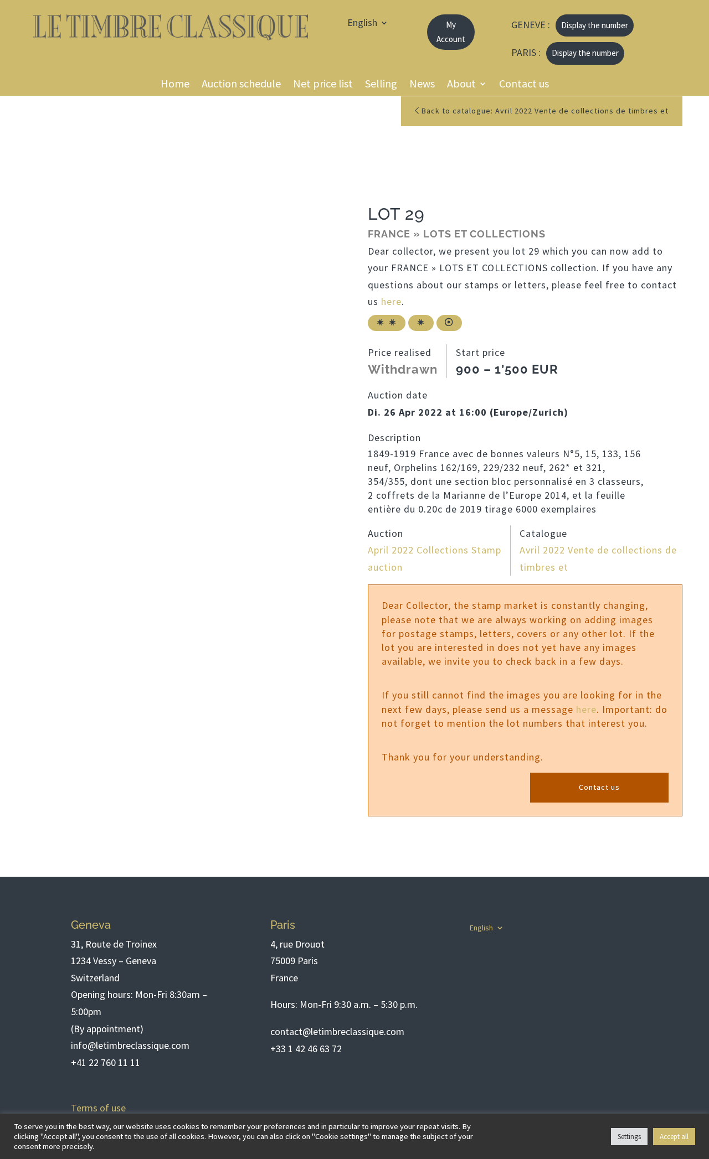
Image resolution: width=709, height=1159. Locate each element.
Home (175, 85)
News (422, 85)
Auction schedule (241, 85)
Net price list (323, 85)
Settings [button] (629, 1136)
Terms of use (98, 1107)
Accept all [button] (674, 1136)
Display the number (594, 25)
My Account (450, 31)
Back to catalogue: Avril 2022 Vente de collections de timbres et (544, 111)
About (461, 85)
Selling (381, 85)
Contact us (524, 85)
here (391, 301)
